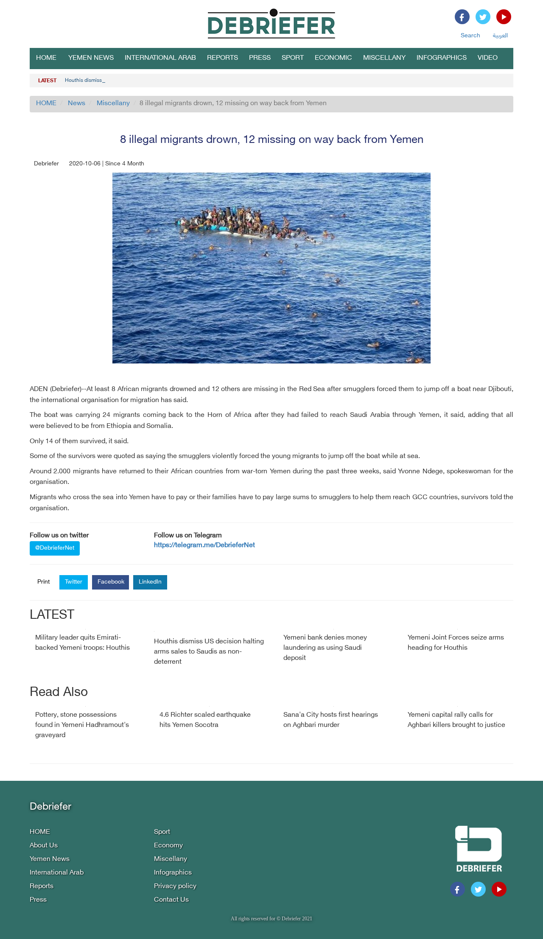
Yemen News (91, 58)
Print (43, 582)
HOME (46, 58)
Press (260, 58)
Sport (293, 58)
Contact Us (171, 900)
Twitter (73, 582)
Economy (168, 846)
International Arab (160, 58)
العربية (500, 35)
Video (488, 58)
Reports (222, 58)
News (76, 104)
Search (470, 35)
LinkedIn (150, 582)
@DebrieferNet (54, 548)
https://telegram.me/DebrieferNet (204, 546)
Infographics (442, 58)
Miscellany (384, 58)
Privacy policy (175, 887)
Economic (333, 58)
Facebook (111, 582)
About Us (44, 846)
